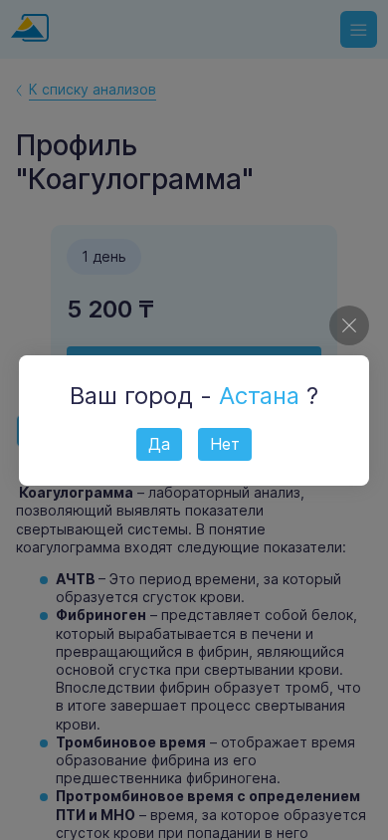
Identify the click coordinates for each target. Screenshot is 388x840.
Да (159, 444)
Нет (225, 444)
